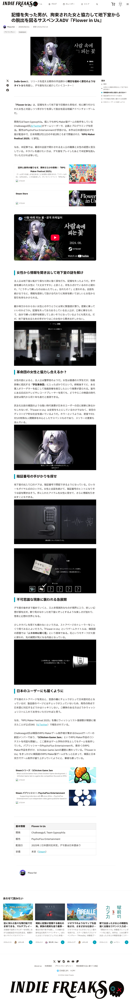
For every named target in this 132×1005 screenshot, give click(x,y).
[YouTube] (73, 961)
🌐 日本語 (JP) (62, 970)
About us (38, 966)
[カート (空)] (113, 4)
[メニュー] (127, 4)
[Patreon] (77, 961)
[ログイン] (120, 4)
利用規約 (48, 966)
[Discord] (68, 961)
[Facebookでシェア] (7, 90)
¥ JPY (73, 970)
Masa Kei (32, 872)
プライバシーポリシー (64, 966)
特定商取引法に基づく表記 (87, 966)
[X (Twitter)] (54, 961)
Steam (41, 852)
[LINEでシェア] (7, 85)
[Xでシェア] (7, 81)
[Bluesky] (59, 961)
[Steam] (63, 961)
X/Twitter (36, 126)
